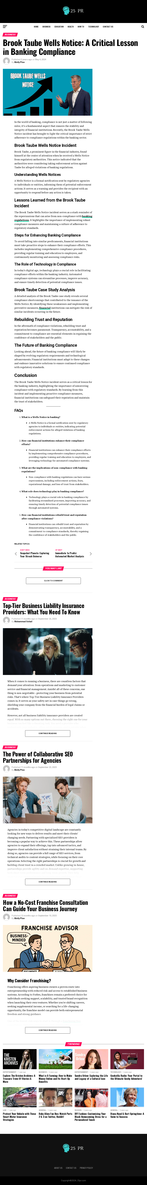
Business (46, 26)
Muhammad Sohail (23, 621)
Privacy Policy (86, 1167)
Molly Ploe (19, 62)
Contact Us (108, 26)
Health (71, 26)
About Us (58, 1167)
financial (45, 307)
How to (81, 26)
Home (36, 26)
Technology (93, 26)
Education (59, 26)
